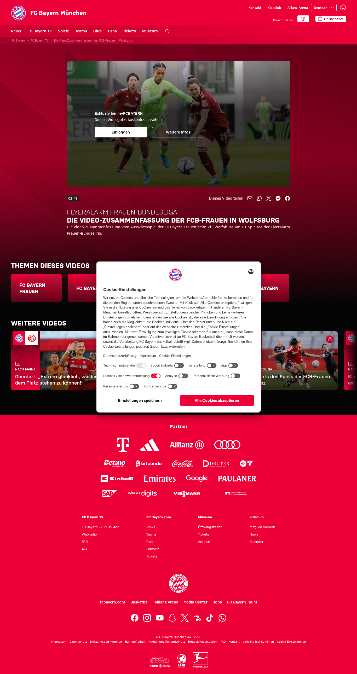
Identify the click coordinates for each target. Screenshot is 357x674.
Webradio (89, 534)
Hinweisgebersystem (202, 641)
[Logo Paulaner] (237, 478)
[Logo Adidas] (149, 444)
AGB (85, 549)
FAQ (85, 541)
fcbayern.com (112, 602)
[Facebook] (134, 618)
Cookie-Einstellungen (291, 641)
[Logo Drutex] (216, 463)
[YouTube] (160, 618)
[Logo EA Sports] (246, 463)
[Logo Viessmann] (187, 494)
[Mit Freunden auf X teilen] (268, 198)
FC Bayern (18, 40)
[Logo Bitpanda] (149, 463)
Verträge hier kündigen (258, 641)
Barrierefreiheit (135, 641)
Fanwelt (152, 549)
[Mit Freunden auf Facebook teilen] (287, 198)
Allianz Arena (297, 7)
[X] (185, 618)
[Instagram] (147, 618)
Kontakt (255, 7)
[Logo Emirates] (159, 478)
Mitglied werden (262, 527)
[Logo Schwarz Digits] (142, 493)
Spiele (63, 31)
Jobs (217, 602)
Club (97, 31)
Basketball (139, 602)
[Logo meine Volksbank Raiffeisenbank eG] (235, 493)
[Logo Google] (197, 478)
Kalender (256, 541)
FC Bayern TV (39, 31)
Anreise (204, 541)
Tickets (129, 31)
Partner (179, 426)
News (16, 31)
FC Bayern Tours (242, 602)
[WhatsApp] (222, 618)
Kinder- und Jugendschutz (167, 641)
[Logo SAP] (109, 493)
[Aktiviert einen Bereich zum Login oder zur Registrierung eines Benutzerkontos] (343, 7)
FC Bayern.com (158, 517)
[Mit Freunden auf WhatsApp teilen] (259, 198)
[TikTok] (210, 618)
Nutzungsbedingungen (106, 641)
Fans (112, 31)
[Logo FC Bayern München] (178, 583)
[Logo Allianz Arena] (159, 662)
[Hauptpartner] (303, 18)
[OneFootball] (197, 618)
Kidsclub (274, 7)
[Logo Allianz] (187, 444)
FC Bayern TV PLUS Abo (100, 527)
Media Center (195, 602)
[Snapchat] (172, 618)
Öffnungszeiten (210, 527)
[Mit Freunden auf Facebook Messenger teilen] (278, 198)
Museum (150, 31)
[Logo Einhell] (117, 478)
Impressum (58, 641)
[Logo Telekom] (123, 445)
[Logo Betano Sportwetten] (114, 463)
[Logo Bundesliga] (200, 659)
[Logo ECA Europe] (182, 660)
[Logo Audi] (227, 444)
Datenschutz (78, 641)
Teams (81, 31)
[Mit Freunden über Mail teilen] (249, 198)
